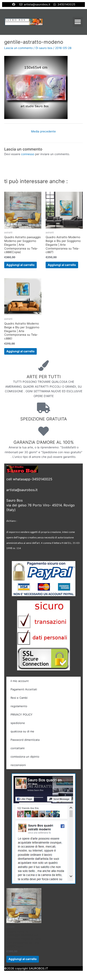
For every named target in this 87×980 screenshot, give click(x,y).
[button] (78, 22)
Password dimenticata (25, 739)
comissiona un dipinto (25, 756)
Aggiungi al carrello (20, 265)
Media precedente (43, 131)
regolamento (19, 706)
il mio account (20, 681)
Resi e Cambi (19, 697)
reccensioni (18, 765)
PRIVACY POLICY (22, 714)
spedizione (18, 723)
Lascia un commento (18, 48)
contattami (17, 748)
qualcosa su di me (22, 731)
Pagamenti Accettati (24, 689)
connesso (27, 154)
